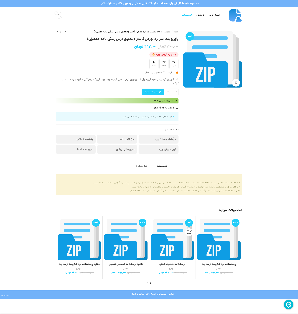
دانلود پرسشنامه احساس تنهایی (126, 264)
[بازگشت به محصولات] (61, 32)
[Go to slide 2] (147, 283)
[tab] (159, 164)
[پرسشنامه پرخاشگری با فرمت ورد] (219, 239)
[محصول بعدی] (58, 32)
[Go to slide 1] (150, 283)
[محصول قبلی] (65, 32)
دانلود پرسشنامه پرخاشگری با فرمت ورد (79, 264)
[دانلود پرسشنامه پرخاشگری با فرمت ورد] (79, 239)
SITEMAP (5, 296)
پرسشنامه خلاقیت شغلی (172, 264)
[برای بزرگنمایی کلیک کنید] (236, 83)
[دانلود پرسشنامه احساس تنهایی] (126, 239)
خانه (176, 32)
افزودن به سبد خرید (153, 91)
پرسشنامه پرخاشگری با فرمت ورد (219, 264)
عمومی (166, 32)
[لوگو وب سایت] (234, 15)
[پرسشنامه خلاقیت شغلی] (172, 239)
